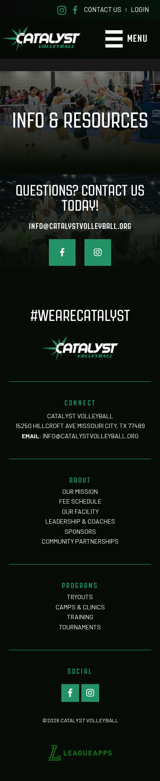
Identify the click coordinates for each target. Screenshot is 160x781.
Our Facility (80, 511)
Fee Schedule (80, 501)
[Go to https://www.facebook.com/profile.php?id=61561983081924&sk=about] (75, 9)
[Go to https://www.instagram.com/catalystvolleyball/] (61, 9)
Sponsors (80, 531)
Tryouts (80, 597)
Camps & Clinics (80, 607)
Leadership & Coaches (80, 521)
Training (80, 617)
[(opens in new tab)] (80, 752)
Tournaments (80, 627)
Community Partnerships (80, 541)
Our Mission (80, 491)
